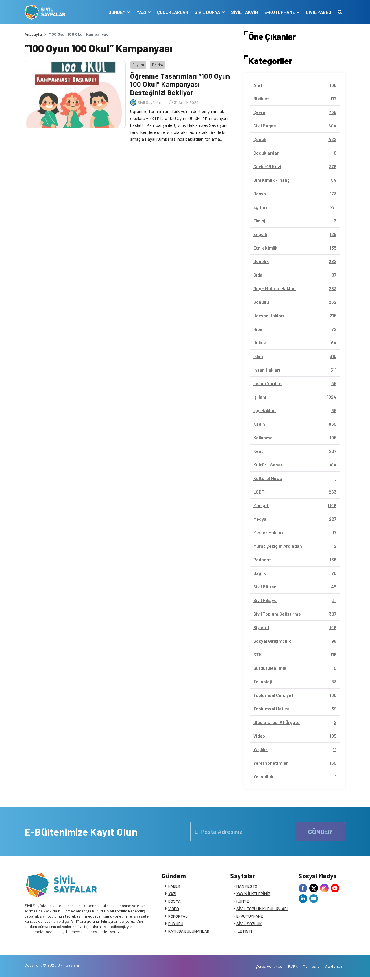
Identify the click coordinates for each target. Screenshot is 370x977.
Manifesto (311, 966)
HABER (174, 886)
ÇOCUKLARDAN (172, 12)
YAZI (172, 893)
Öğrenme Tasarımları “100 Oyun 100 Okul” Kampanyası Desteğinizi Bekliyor (180, 84)
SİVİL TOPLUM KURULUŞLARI (262, 908)
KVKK (293, 966)
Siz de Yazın (335, 966)
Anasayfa (33, 34)
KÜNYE (242, 901)
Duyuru (138, 64)
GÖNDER (320, 831)
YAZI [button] (142, 12)
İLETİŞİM (244, 931)
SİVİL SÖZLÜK (249, 923)
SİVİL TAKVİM (244, 12)
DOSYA (174, 901)
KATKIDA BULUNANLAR (188, 931)
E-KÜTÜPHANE (249, 916)
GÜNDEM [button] (117, 12)
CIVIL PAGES (318, 12)
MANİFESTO (246, 886)
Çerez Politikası (269, 966)
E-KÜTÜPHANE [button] (280, 12)
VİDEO (173, 908)
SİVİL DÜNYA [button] (208, 12)
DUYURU (175, 923)
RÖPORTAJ (178, 916)
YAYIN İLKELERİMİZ (253, 893)
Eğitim (157, 64)
